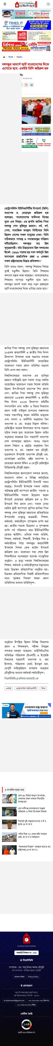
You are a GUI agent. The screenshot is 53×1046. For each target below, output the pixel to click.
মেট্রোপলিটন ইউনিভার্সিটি (26, 688)
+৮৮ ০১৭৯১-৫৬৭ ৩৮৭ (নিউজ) (26, 1005)
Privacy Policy (33, 977)
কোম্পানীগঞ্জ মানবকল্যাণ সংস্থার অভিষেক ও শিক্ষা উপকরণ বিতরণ (32, 810)
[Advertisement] (26, 319)
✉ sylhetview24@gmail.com (14, 1000)
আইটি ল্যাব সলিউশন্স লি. (26, 1032)
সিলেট (11, 57)
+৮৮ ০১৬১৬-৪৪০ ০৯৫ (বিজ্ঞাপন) (38, 1000)
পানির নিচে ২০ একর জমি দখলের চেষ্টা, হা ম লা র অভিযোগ (32, 835)
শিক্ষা (43, 688)
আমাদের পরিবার (19, 977)
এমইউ (8, 688)
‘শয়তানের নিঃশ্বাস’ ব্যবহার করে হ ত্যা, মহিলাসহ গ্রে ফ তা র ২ (34, 848)
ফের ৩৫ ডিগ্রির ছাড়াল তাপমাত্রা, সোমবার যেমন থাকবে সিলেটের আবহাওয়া (31, 798)
